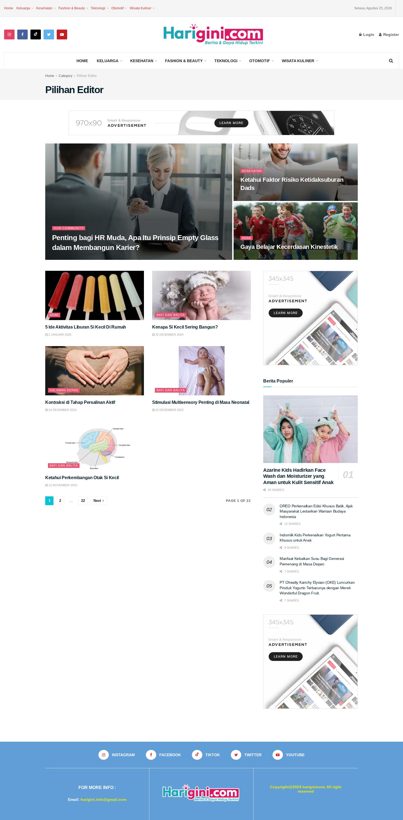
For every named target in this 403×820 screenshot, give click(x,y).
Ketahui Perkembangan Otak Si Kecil (82, 477)
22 (83, 501)
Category (65, 76)
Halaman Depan (64, 390)
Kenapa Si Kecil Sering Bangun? (185, 327)
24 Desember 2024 (62, 410)
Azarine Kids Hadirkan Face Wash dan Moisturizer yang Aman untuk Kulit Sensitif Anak (298, 476)
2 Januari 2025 (59, 334)
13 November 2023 (62, 485)
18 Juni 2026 (64, 258)
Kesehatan (44, 8)
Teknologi (98, 8)
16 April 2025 (253, 199)
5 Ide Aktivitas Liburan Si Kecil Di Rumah (85, 327)
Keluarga (23, 8)
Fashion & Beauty (71, 8)
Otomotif (117, 8)
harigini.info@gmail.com (103, 799)
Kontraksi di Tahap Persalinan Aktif (80, 402)
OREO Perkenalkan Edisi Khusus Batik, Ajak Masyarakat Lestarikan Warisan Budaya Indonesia (316, 511)
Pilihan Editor (87, 76)
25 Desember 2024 (169, 334)
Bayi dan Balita (171, 315)
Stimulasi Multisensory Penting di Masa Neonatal (200, 402)
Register (390, 34)
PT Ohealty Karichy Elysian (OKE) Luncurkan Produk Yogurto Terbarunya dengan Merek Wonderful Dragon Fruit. (317, 587)
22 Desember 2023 (169, 410)
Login (368, 34)
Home (8, 8)
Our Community (69, 228)
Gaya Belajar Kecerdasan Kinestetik (289, 246)
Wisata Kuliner (140, 8)
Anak (246, 238)
